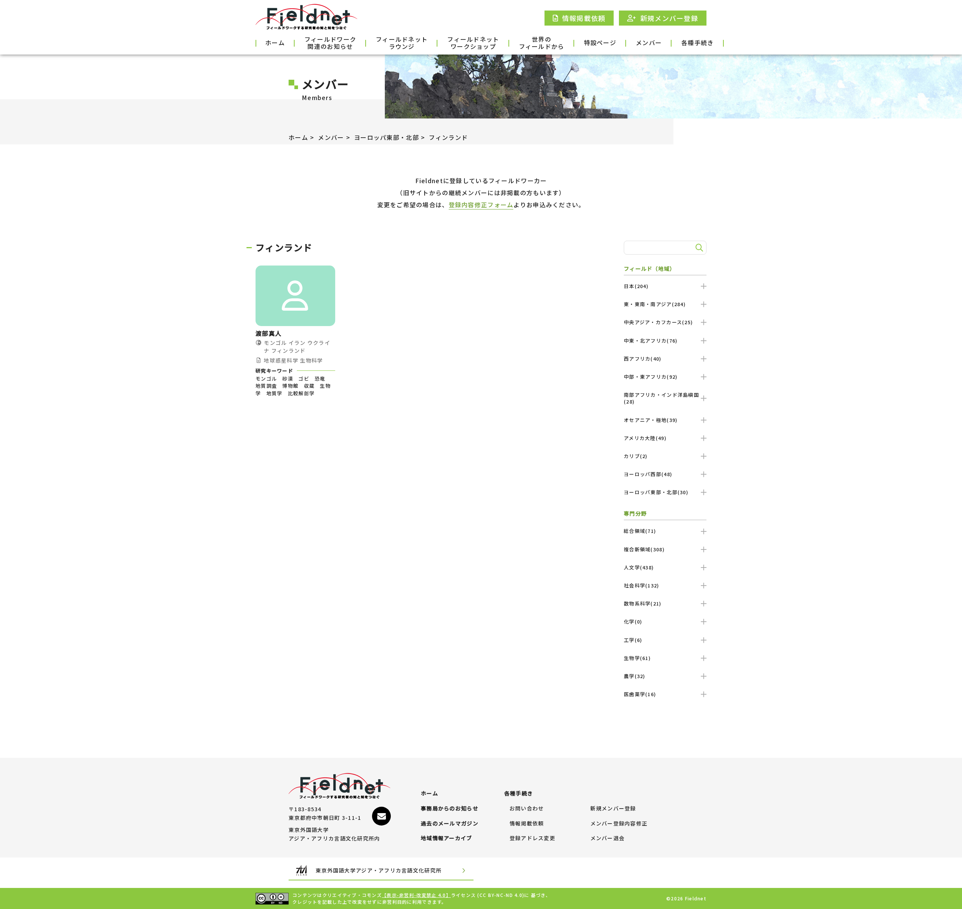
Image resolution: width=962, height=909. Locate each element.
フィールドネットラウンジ (402, 43)
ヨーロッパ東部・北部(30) (656, 492)
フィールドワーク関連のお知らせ (330, 43)
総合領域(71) (640, 530)
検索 (698, 248)
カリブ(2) (636, 456)
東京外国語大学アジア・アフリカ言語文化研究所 (379, 870)
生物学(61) (637, 658)
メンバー (649, 42)
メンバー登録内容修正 (619, 823)
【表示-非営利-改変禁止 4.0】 (416, 895)
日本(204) (636, 286)
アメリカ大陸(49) (645, 438)
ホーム (275, 42)
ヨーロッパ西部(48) (648, 474)
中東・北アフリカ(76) (651, 340)
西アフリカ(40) (643, 358)
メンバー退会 (607, 838)
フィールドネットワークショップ (473, 43)
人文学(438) (639, 567)
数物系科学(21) (643, 603)
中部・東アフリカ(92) (651, 376)
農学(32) (635, 676)
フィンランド (448, 137)
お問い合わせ (527, 808)
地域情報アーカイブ (446, 838)
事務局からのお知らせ (449, 808)
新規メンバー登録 (613, 808)
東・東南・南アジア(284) (655, 304)
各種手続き (697, 42)
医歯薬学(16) (640, 694)
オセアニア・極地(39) (651, 419)
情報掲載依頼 (527, 823)
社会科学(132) (641, 585)
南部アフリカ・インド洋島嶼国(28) (661, 398)
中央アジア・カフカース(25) (658, 322)
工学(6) (633, 639)
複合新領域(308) (644, 549)
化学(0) (633, 621)
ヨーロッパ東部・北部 (386, 137)
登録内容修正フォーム (481, 204)
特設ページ (600, 42)
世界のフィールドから (541, 43)
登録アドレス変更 (532, 838)
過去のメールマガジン (449, 823)
